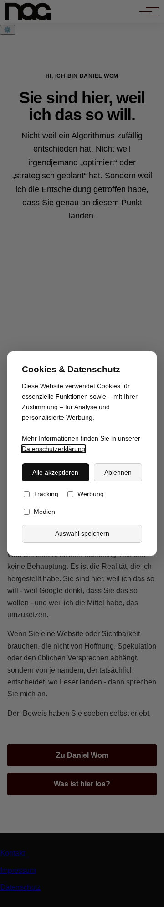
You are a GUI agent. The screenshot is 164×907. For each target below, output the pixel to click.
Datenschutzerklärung (53, 448)
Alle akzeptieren (55, 472)
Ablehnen (118, 472)
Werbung (90, 494)
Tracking (46, 494)
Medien (44, 512)
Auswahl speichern (82, 533)
